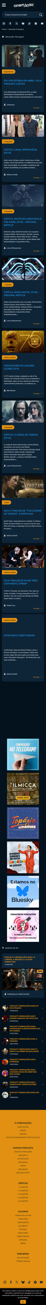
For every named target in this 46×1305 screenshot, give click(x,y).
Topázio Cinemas (23, 1261)
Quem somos (23, 1127)
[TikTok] (29, 23)
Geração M (23, 1155)
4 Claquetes (23, 1197)
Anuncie (23, 1134)
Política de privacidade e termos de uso (23, 1137)
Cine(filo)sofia (23, 1236)
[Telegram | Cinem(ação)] (23, 754)
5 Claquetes (23, 1201)
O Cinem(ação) (23, 1122)
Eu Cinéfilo (23, 1226)
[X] (17, 23)
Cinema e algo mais (23, 1215)
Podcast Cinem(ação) (23, 1151)
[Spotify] (36, 23)
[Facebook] (10, 23)
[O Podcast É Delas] (23, 925)
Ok (23, 1302)
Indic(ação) (23, 1169)
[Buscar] (40, 15)
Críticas (23, 1183)
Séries (23, 1243)
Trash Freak (23, 1233)
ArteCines (23, 1240)
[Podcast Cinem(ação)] (23, 857)
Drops (23, 1165)
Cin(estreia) (23, 1219)
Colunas (23, 1211)
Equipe (23, 1130)
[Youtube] (42, 23)
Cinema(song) (23, 1222)
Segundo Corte (23, 1172)
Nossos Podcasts (23, 1147)
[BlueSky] (23, 23)
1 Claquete (23, 1187)
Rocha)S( (23, 1229)
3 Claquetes (23, 1194)
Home (4, 29)
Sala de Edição (23, 1257)
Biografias (23, 1162)
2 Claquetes (23, 1190)
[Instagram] (4, 23)
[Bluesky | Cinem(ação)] (23, 891)
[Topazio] (23, 822)
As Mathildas (23, 1158)
